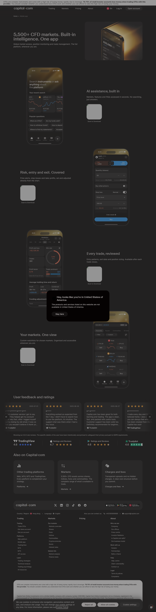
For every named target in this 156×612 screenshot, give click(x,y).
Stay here (60, 314)
